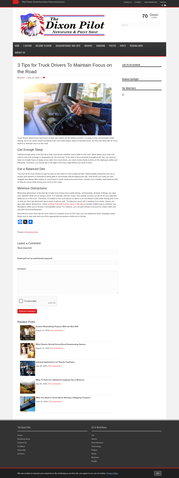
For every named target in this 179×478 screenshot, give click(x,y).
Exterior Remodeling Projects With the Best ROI (57, 326)
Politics (94, 450)
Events (123, 45)
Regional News (136, 45)
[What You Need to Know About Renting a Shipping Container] (27, 404)
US (92, 435)
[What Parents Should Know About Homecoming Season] (27, 350)
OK (157, 473)
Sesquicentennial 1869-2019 (68, 45)
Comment (21, 269)
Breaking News (32, 232)
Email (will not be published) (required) (34, 258)
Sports (94, 439)
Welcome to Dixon (43, 45)
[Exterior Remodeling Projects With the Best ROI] (27, 333)
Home (17, 45)
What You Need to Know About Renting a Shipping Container (63, 398)
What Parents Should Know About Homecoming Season (43, 2)
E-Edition (138, 2)
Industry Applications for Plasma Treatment (55, 362)
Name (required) (24, 248)
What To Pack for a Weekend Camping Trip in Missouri (60, 380)
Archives (163, 2)
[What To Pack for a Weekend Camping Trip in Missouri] (27, 386)
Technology (96, 446)
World (93, 454)
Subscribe (100, 45)
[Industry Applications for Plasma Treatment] (27, 368)
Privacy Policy (112, 473)
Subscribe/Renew (150, 2)
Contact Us (128, 2)
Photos (112, 45)
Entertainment (97, 443)
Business (95, 457)
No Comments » (57, 330)
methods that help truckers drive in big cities (65, 204)
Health (94, 461)
